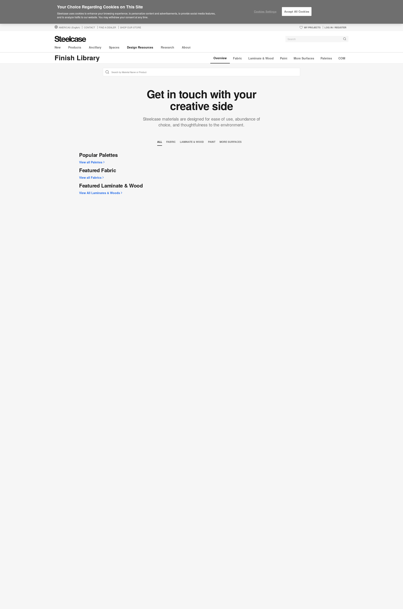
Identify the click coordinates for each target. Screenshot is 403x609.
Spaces (114, 47)
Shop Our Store (130, 27)
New (58, 47)
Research (167, 47)
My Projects (312, 27)
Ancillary (95, 47)
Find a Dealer (107, 27)
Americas (69, 27)
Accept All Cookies (296, 11)
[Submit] (344, 39)
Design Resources (140, 47)
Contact (89, 27)
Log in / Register (335, 27)
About (186, 47)
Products (74, 47)
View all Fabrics (90, 177)
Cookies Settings (265, 11)
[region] (201, 12)
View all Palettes (90, 162)
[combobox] (316, 39)
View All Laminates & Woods (99, 193)
